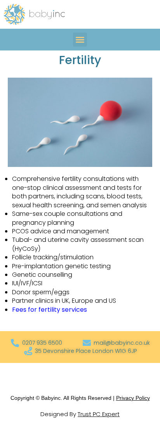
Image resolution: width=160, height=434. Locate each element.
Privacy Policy (133, 398)
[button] (80, 40)
